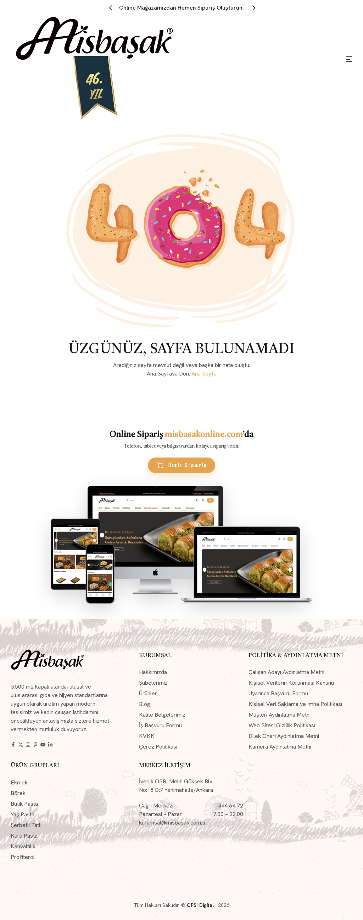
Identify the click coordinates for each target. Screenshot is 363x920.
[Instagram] (28, 744)
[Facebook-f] (13, 744)
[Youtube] (42, 744)
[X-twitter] (20, 744)
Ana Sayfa (204, 373)
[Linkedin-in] (50, 744)
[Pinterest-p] (35, 744)
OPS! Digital (200, 905)
